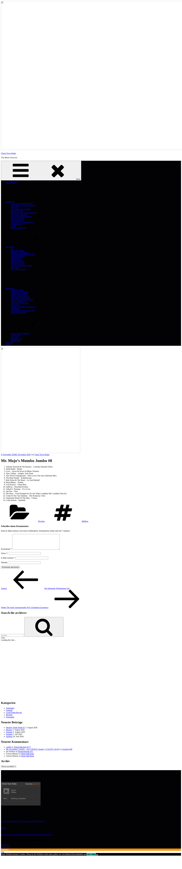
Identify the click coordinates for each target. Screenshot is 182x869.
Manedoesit (16, 258)
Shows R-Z (10, 288)
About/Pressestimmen (20, 333)
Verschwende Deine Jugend (23, 311)
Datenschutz (16, 339)
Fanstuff (9, 710)
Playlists (41, 521)
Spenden (9, 343)
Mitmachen (16, 335)
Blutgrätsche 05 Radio (21, 209)
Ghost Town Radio (8, 153)
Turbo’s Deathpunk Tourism (23, 307)
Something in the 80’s (20, 296)
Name (4, 553)
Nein (93, 854)
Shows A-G (10, 202)
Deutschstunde (17, 219)
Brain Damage (17, 211)
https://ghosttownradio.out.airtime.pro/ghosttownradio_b (23, 821)
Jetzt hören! (11, 183)
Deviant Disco (17, 220)
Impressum (15, 341)
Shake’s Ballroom (19, 294)
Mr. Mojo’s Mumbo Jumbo (21, 266)
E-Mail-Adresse (8, 558)
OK (89, 854)
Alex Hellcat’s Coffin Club (23, 205)
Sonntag (9, 732)
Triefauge (15, 305)
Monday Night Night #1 (15, 728)
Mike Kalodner (17, 262)
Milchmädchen (17, 264)
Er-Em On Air (16, 224)
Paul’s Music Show (18, 269)
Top (2, 852)
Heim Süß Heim (17, 251)
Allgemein (10, 708)
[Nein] (97, 854)
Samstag (9, 736)
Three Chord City (18, 301)
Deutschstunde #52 (25, 751)
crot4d (8, 747)
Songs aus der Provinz (20, 298)
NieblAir (14, 267)
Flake (13, 226)
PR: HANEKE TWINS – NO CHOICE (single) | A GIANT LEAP (32, 749)
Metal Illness (17, 260)
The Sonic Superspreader (22, 299)
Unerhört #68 (67, 749)
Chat (8, 345)
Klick (3, 828)
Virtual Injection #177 (22, 747)
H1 (12, 249)
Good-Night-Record (14, 712)
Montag (9, 730)
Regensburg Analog (19, 292)
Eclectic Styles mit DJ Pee (22, 222)
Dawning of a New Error (21, 217)
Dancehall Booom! (19, 215)
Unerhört (15, 309)
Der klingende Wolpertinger (24, 213)
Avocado (14, 207)
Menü (78, 179)
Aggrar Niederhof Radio (21, 204)
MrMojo (85, 521)
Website (4, 562)
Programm (10, 717)
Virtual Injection (19, 313)
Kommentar (6, 549)
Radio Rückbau (17, 290)
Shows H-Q (10, 247)
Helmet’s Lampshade (20, 252)
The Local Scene (18, 256)
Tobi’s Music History (20, 303)
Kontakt (14, 337)
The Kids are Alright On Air (23, 254)
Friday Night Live (18, 228)
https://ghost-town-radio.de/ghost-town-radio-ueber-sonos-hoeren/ (26, 835)
